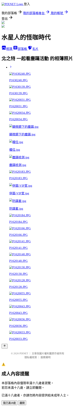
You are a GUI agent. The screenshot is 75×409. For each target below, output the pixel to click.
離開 (22, 403)
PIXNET (23, 353)
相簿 (9, 49)
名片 (35, 49)
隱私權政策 (30, 357)
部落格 (23, 49)
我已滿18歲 (9, 403)
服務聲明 (46, 357)
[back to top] (5, 346)
